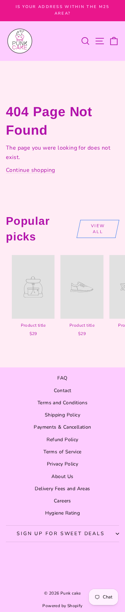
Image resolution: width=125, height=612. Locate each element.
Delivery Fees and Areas (62, 488)
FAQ (62, 378)
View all (98, 229)
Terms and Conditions (63, 402)
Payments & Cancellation (62, 427)
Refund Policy (62, 439)
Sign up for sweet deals (61, 533)
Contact (63, 390)
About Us (62, 476)
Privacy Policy (62, 464)
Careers (62, 501)
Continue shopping (30, 170)
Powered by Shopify (62, 606)
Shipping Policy (62, 415)
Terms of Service (62, 451)
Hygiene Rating (62, 513)
